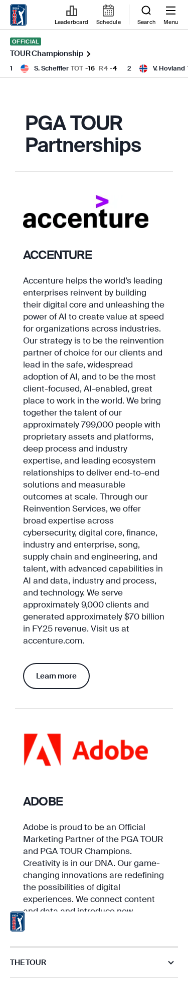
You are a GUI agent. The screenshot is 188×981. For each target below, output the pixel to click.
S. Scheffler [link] (51, 68)
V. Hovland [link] (169, 68)
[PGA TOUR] (17, 922)
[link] (18, 15)
